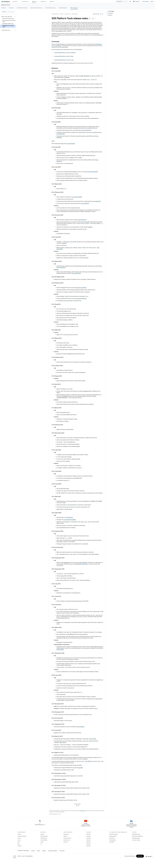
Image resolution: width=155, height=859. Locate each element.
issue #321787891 (85, 203)
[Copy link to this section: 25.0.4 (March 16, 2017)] (64, 752)
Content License (83, 810)
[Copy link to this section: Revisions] (59, 68)
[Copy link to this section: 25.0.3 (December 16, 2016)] (67, 773)
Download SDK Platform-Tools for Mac (64, 56)
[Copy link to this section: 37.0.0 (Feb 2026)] (62, 108)
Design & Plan (24, 1)
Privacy (42, 842)
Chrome (38, 850)
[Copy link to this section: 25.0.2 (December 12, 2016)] (67, 779)
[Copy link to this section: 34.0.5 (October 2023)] (64, 215)
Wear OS (65, 836)
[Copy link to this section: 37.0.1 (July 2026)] (61, 71)
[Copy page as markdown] (93, 19)
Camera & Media (44, 840)
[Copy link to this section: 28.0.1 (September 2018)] (65, 653)
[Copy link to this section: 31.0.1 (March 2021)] (62, 408)
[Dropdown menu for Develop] (37, 1)
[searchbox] (8, 12)
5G (41, 843)
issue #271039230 (76, 273)
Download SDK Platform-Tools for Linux (64, 60)
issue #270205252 (78, 197)
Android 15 (88, 838)
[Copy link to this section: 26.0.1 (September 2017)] (65, 724)
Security (19, 838)
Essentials (15, 1)
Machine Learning (44, 836)
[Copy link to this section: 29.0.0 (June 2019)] (62, 605)
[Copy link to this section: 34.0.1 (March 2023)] (63, 261)
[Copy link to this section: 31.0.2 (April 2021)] (62, 384)
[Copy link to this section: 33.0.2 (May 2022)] (62, 330)
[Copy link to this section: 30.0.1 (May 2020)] (62, 496)
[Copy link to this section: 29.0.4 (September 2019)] (65, 558)
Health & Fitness (44, 838)
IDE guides (11, 7)
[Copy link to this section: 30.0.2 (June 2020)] (62, 484)
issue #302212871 (97, 201)
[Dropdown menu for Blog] (55, 1)
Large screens (66, 834)
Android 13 (88, 842)
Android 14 (88, 840)
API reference (111, 838)
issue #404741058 (87, 130)
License (23, 856)
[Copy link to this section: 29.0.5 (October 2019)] (64, 547)
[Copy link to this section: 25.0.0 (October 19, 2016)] (66, 791)
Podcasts (19, 845)
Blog (52, 1)
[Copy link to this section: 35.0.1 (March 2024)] (63, 184)
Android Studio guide (113, 834)
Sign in (152, 1)
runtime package (60, 649)
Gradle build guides (63, 7)
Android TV (66, 842)
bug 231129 (80, 767)
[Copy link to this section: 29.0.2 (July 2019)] (62, 584)
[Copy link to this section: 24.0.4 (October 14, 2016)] (66, 798)
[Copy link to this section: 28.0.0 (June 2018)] (62, 675)
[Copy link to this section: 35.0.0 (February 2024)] (64, 192)
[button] (7, 17)
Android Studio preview (50, 7)
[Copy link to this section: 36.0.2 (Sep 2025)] (62, 122)
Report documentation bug (137, 836)
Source (19, 840)
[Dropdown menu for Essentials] (18, 1)
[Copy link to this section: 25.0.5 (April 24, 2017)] (64, 736)
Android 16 (88, 836)
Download (3, 7)
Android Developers (55, 13)
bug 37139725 (63, 742)
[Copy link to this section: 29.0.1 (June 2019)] (62, 596)
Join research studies (136, 840)
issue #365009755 (60, 134)
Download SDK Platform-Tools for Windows (65, 52)
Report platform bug (136, 834)
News (19, 842)
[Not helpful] (102, 14)
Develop (34, 1)
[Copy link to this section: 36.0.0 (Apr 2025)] (62, 147)
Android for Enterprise (22, 836)
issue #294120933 (94, 171)
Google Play (43, 1)
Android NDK (111, 842)
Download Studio (112, 840)
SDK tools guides (74, 7)
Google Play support (136, 838)
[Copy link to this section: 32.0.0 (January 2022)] (64, 365)
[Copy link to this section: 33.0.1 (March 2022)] (63, 338)
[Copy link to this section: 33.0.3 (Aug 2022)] (62, 304)
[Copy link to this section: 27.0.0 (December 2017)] (65, 712)
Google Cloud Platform (52, 850)
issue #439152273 (71, 143)
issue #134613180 (83, 562)
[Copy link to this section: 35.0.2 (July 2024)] (62, 167)
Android (19, 834)
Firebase (44, 850)
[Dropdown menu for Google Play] (47, 1)
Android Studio (145, 1)
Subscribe (140, 856)
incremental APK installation (70, 519)
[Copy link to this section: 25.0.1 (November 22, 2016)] (67, 785)
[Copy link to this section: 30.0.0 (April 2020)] (62, 513)
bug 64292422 (81, 726)
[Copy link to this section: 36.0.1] (56, 141)
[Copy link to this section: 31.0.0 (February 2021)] (64, 425)
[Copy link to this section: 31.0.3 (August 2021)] (63, 376)
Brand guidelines (29, 856)
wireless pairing (69, 517)
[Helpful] (101, 14)
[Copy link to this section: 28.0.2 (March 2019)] (63, 627)
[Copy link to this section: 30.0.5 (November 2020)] (65, 433)
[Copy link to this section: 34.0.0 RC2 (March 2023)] (65, 277)
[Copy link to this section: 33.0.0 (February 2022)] (64, 357)
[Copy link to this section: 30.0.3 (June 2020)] (62, 471)
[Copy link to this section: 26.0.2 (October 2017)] (64, 718)
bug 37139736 (93, 738)
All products (62, 850)
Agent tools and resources (36, 7)
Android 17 (88, 834)
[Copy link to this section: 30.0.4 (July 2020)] (62, 450)
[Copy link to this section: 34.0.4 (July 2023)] (62, 237)
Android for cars (67, 840)
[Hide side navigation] (14, 857)
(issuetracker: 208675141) (81, 287)
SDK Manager (98, 44)
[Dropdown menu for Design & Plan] (29, 1)
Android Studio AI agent (22, 7)
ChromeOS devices (67, 838)
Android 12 (88, 843)
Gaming (42, 834)
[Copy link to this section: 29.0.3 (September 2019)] (65, 569)
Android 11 (88, 845)
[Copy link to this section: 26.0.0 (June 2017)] (62, 730)
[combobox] (122, 1)
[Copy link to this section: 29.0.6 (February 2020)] (64, 531)
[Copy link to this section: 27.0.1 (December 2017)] (65, 704)
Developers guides (112, 836)
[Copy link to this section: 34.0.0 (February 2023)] (64, 283)
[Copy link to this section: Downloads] (60, 41)
